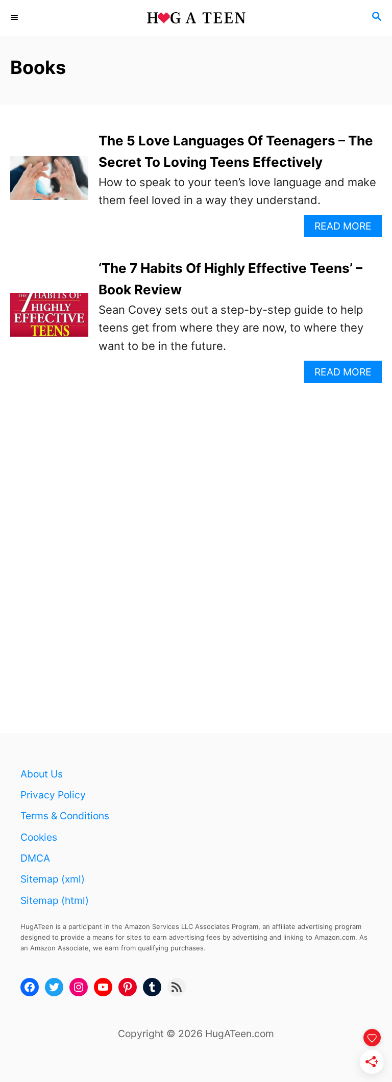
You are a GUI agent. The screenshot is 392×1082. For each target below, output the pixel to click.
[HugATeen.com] (196, 18)
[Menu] (15, 18)
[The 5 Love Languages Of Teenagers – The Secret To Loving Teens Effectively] (49, 183)
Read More (346, 228)
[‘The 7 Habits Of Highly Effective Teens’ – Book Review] (49, 320)
